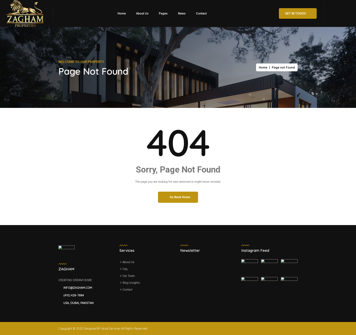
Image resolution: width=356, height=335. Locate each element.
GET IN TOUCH (295, 13)
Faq (125, 269)
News (182, 13)
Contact (201, 13)
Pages (163, 13)
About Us (142, 13)
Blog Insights (131, 282)
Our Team (129, 276)
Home (122, 13)
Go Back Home (179, 197)
